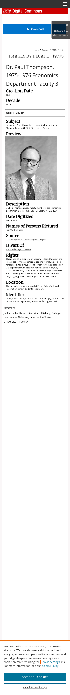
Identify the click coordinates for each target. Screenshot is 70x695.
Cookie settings (50, 662)
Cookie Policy (50, 666)
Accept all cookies (35, 677)
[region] (35, 667)
